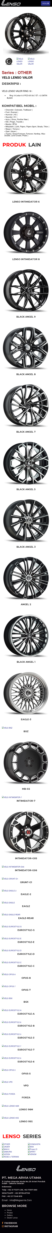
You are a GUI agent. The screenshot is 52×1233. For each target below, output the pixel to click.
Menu (46, 4)
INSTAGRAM (11, 1226)
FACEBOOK (10, 1223)
